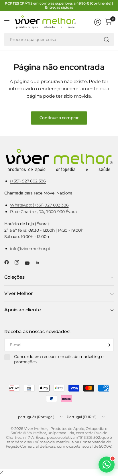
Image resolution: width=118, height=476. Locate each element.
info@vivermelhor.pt (30, 248)
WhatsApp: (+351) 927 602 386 (39, 205)
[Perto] (1, 472)
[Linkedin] (39, 262)
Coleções (14, 277)
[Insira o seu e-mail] (108, 344)
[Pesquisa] (106, 39)
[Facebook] (8, 262)
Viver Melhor (18, 293)
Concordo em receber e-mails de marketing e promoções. (58, 359)
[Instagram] (19, 262)
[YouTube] (29, 262)
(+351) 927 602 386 (28, 181)
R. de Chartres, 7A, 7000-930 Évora (43, 211)
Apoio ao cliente (22, 309)
